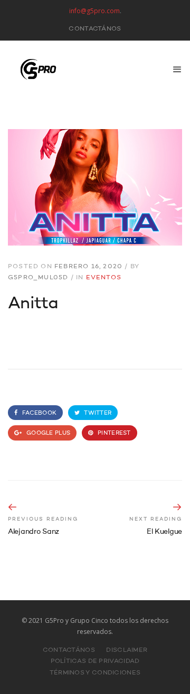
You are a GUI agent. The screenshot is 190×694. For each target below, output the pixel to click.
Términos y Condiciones (95, 673)
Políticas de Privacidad (95, 661)
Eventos (103, 278)
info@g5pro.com (94, 10)
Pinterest (113, 433)
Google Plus (47, 433)
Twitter (97, 413)
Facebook (38, 413)
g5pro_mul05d (38, 278)
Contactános (95, 29)
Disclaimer (126, 650)
